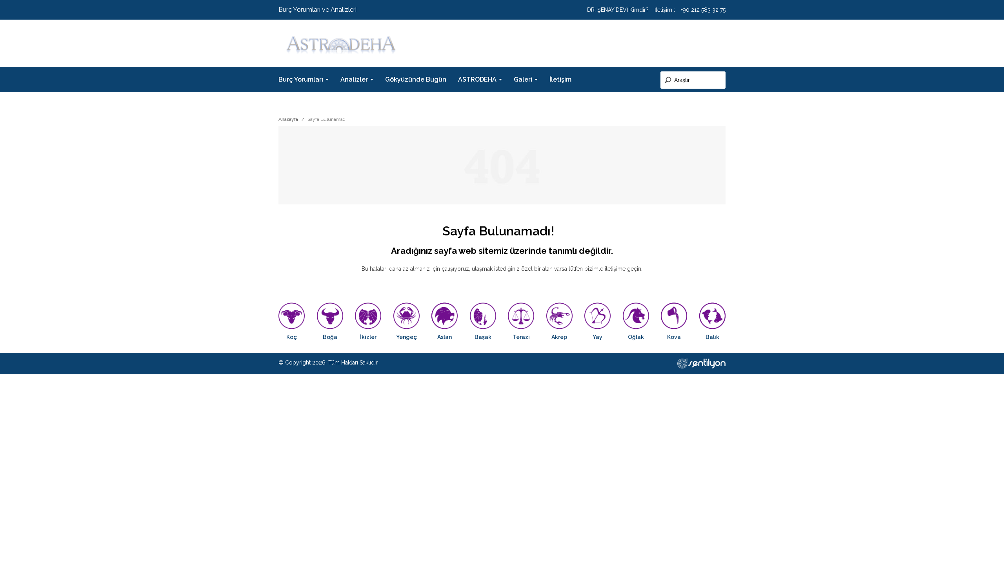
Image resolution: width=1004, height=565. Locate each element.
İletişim (560, 79)
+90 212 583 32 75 (703, 10)
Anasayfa (288, 119)
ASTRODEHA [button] (478, 79)
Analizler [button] (354, 79)
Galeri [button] (524, 79)
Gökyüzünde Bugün (415, 79)
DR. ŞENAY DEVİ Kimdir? (618, 10)
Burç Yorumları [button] (301, 79)
